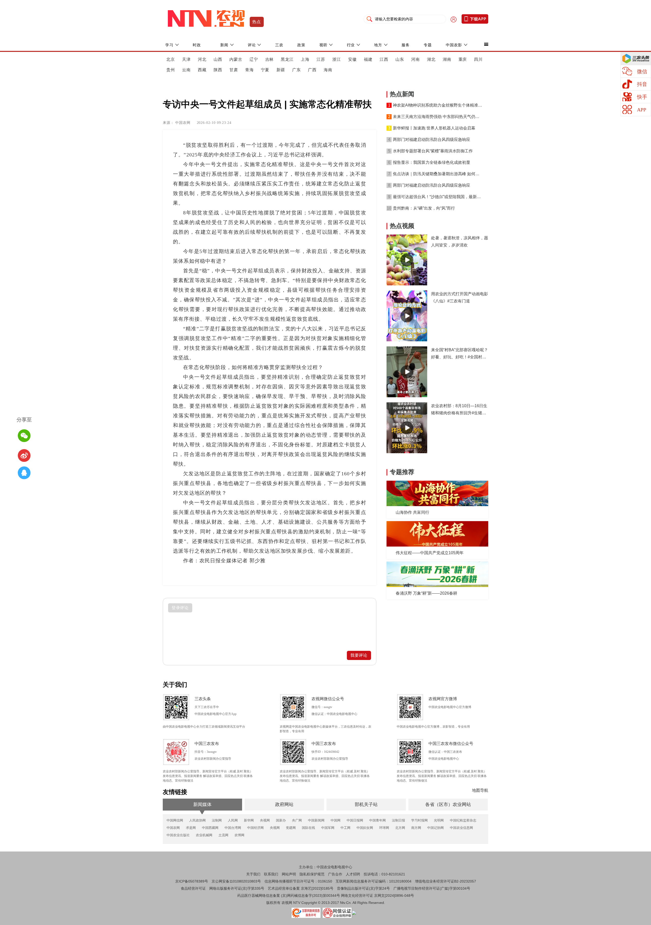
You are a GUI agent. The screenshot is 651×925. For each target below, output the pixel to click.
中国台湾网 (233, 828)
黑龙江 (287, 59)
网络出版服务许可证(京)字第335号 (236, 888)
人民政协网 (197, 820)
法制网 (217, 820)
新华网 (249, 820)
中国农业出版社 (178, 835)
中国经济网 (255, 828)
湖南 (447, 59)
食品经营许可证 (193, 888)
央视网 (265, 820)
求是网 (191, 828)
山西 (218, 59)
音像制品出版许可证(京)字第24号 (363, 888)
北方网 (400, 828)
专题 (428, 45)
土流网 (223, 835)
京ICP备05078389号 (191, 881)
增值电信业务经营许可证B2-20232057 (445, 881)
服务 (406, 45)
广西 (312, 70)
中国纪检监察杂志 (463, 820)
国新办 (281, 820)
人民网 (233, 820)
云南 (186, 70)
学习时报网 (419, 820)
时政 (197, 45)
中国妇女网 (365, 828)
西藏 (202, 70)
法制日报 (398, 820)
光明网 (439, 820)
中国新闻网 (316, 820)
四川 (478, 59)
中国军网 (327, 828)
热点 (256, 22)
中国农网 (173, 828)
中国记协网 (435, 828)
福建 (368, 59)
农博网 (239, 835)
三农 (279, 45)
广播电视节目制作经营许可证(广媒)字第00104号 (431, 888)
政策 (301, 45)
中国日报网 (355, 820)
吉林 (269, 59)
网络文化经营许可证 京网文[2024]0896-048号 (377, 895)
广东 (296, 70)
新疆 (280, 70)
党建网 (291, 828)
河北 (202, 59)
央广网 (297, 820)
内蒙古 (235, 59)
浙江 (336, 59)
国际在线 (308, 828)
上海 (305, 59)
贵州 (170, 70)
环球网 (384, 828)
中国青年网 (377, 820)
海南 (328, 70)
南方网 (416, 828)
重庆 (462, 59)
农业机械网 (204, 835)
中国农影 (454, 45)
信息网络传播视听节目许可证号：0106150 (298, 881)
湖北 (431, 59)
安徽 (352, 59)
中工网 (345, 828)
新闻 (224, 45)
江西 (384, 59)
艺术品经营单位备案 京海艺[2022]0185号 (300, 888)
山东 (399, 59)
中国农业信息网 (461, 828)
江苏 (321, 59)
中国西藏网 (210, 828)
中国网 (336, 820)
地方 (378, 45)
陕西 (218, 70)
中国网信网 (175, 820)
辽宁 (253, 59)
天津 (186, 59)
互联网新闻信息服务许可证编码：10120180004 (373, 881)
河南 (415, 59)
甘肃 (233, 70)
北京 (170, 59)
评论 (252, 45)
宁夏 (265, 70)
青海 (249, 70)
